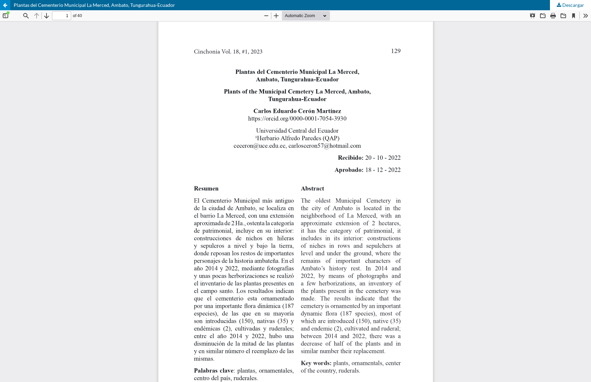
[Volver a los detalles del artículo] (5, 5)
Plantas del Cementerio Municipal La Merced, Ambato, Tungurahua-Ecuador (94, 5)
